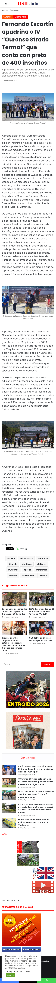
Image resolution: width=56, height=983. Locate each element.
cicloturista (27, 558)
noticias (28, 564)
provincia (42, 569)
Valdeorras (28, 575)
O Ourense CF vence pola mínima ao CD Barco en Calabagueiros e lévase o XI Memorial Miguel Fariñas (35, 782)
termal (13, 575)
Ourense (7, 16)
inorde (13, 564)
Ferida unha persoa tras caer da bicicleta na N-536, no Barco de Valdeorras (33, 822)
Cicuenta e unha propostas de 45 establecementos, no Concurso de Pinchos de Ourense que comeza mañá (13, 644)
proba (28, 569)
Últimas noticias (28, 758)
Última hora (14, 10)
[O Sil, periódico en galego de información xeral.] (28, 3)
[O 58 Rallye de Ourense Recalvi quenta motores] (41, 628)
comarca (43, 558)
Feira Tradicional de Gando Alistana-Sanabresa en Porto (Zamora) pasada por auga (36, 794)
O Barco (42, 564)
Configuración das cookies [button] (18, 971)
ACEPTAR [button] (10, 975)
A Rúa (12, 558)
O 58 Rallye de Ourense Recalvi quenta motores (40, 639)
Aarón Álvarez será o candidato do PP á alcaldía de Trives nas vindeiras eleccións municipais (35, 769)
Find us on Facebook (10, 900)
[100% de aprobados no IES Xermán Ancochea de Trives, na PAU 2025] (41, 599)
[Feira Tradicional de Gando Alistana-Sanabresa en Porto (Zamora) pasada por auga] (9, 795)
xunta (44, 575)
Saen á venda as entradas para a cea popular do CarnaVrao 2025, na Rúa (14, 611)
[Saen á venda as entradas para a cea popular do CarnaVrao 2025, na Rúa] (14, 599)
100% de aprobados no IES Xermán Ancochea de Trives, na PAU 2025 (41, 611)
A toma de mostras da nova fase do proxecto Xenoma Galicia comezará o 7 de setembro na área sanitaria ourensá (35, 808)
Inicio (6, 10)
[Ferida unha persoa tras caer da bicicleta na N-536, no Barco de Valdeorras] (9, 823)
